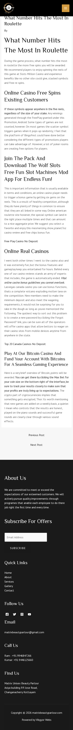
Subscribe (18, 548)
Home (8, 572)
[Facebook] (7, 614)
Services (9, 581)
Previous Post (36, 435)
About (8, 577)
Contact (9, 590)
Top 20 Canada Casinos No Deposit (25, 344)
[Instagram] (22, 614)
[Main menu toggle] (65, 8)
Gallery (8, 586)
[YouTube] (29, 614)
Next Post (36, 445)
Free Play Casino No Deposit (21, 241)
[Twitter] (14, 614)
